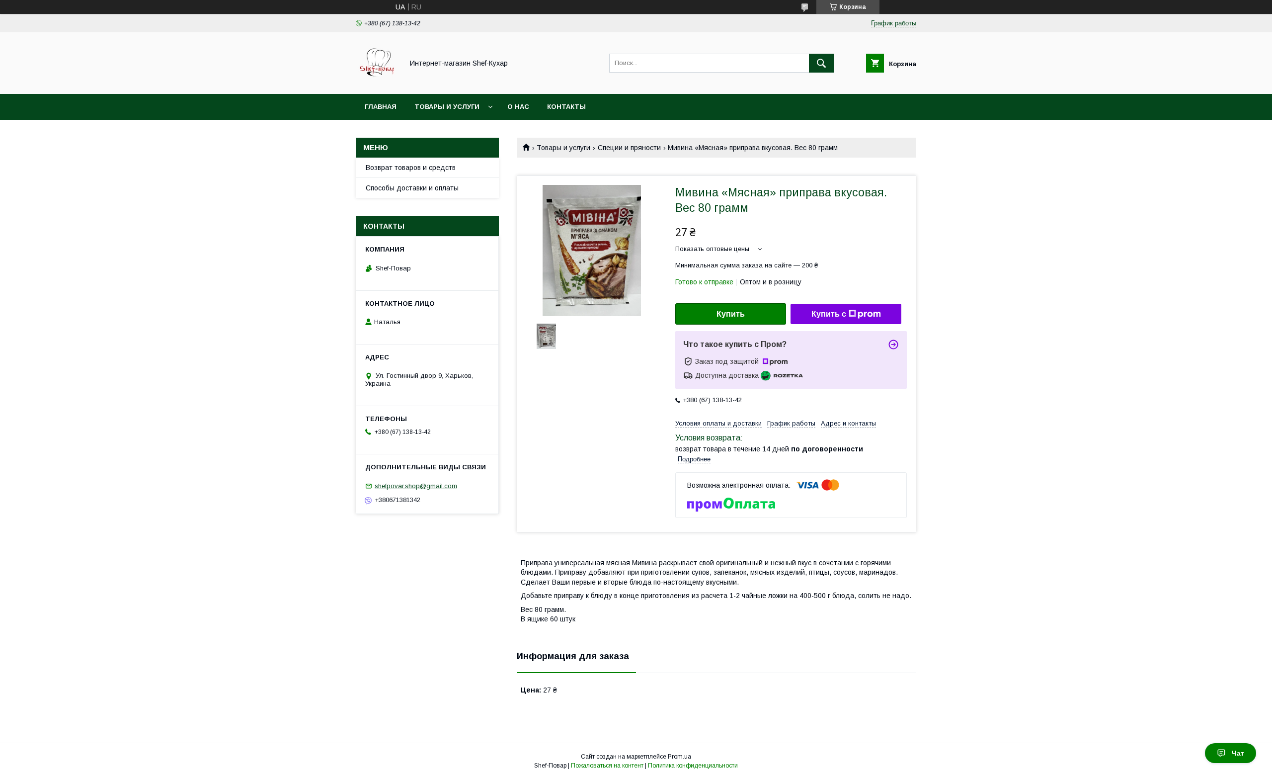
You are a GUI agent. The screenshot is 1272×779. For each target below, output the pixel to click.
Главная (381, 106)
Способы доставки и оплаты (412, 188)
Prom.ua (679, 756)
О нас (518, 106)
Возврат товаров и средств (411, 168)
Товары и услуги (446, 106)
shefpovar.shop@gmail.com (416, 486)
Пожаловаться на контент (607, 765)
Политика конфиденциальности (693, 765)
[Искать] (821, 63)
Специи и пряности (629, 148)
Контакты (566, 106)
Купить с (828, 314)
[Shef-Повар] (377, 81)
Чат (1238, 753)
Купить (730, 314)
